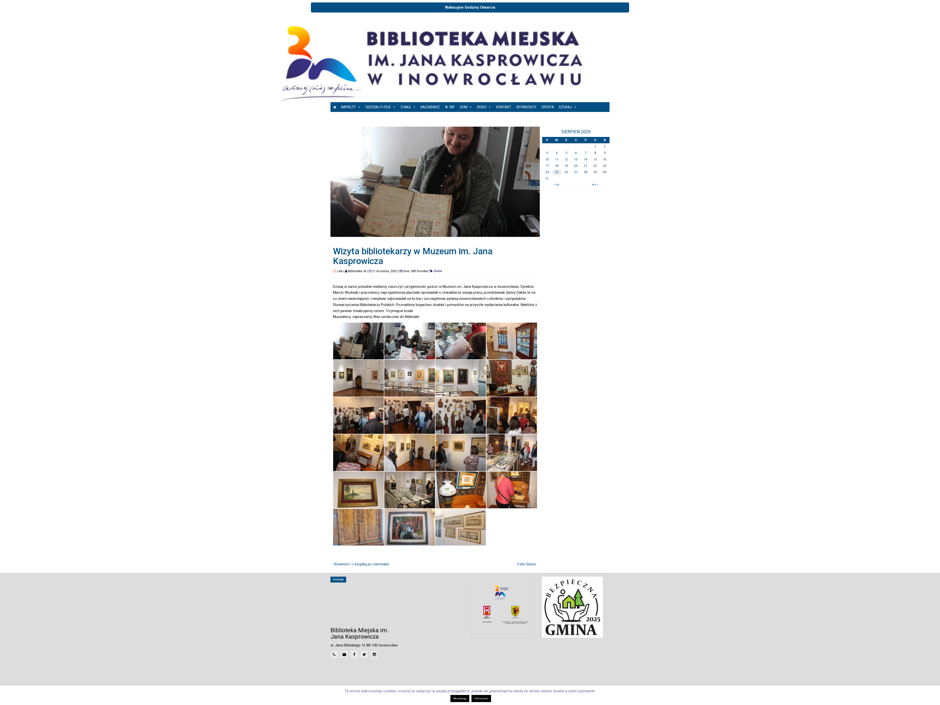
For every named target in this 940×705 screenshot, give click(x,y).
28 (585, 172)
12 (566, 159)
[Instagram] (374, 654)
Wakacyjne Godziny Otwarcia (470, 7)
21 (585, 166)
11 (556, 159)
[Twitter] (364, 654)
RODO (481, 107)
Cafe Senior (526, 564)
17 (547, 166)
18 (556, 166)
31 (547, 178)
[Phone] (334, 654)
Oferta (547, 107)
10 (547, 159)
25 (556, 172)
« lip (556, 184)
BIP (452, 107)
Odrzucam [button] (481, 698)
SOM (463, 107)
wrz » (595, 184)
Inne (406, 271)
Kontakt (503, 107)
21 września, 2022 (384, 271)
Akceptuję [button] (459, 698)
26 (566, 172)
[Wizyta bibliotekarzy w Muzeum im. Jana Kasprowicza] (435, 181)
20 (575, 166)
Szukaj (565, 107)
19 (566, 166)
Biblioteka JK (357, 271)
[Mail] (344, 654)
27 (575, 172)
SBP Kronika (419, 271)
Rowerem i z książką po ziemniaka (361, 564)
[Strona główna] (334, 107)
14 (585, 159)
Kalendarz (430, 107)
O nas (406, 107)
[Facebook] (354, 654)
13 (575, 159)
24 (547, 172)
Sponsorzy (526, 107)
